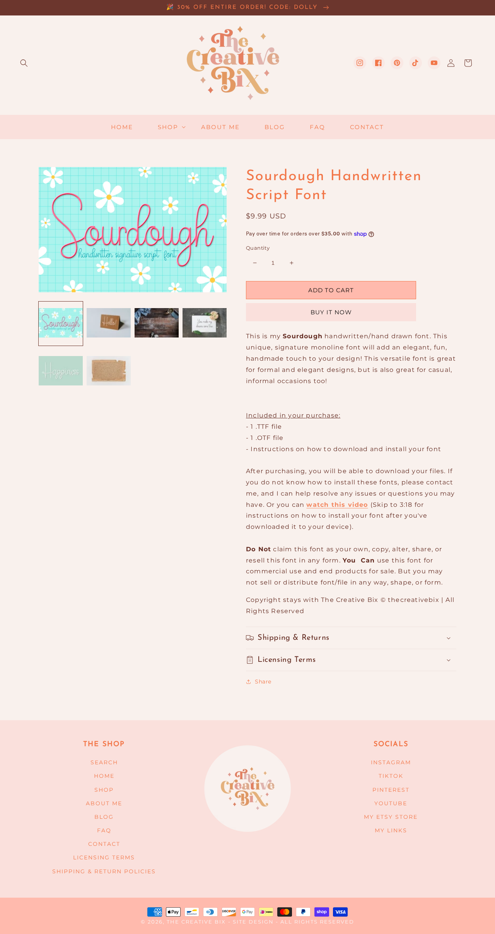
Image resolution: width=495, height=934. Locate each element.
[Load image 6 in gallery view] (109, 371)
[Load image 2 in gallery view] (109, 324)
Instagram (391, 762)
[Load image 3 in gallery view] (157, 324)
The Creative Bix (196, 922)
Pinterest (391, 789)
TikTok (391, 775)
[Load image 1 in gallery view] (61, 324)
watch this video (337, 504)
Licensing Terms (104, 857)
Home (104, 775)
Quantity (258, 248)
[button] (23, 63)
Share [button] (263, 681)
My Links (391, 830)
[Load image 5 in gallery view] (61, 371)
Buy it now (331, 312)
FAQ (104, 830)
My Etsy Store (391, 816)
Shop (104, 789)
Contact (104, 843)
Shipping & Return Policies (104, 871)
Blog (104, 816)
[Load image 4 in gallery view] (205, 324)
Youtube (390, 803)
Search (104, 762)
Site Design (253, 922)
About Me (104, 803)
